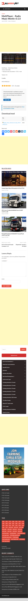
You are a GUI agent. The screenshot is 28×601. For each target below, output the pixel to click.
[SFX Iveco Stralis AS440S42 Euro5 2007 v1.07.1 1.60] (14, 208)
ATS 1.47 (16, 527)
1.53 (16, 525)
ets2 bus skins (5, 533)
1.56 (3, 527)
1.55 (23, 525)
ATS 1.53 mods (5, 512)
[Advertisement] (14, 38)
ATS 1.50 (9, 529)
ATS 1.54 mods (5, 510)
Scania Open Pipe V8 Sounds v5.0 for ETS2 (13, 188)
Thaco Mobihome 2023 (15, 574)
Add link (7, 99)
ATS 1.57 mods (5, 502)
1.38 (13, 521)
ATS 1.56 (15, 531)
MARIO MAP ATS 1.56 (16, 556)
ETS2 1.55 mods (5, 497)
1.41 (23, 521)
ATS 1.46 (11, 527)
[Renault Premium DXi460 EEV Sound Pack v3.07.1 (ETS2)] (14, 232)
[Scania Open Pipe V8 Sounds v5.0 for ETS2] (14, 186)
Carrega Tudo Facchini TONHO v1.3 (13, 559)
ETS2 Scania (15, 537)
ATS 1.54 (4, 531)
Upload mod (14, 355)
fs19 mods (4, 546)
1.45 (13, 523)
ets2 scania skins (6, 539)
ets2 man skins (5, 535)
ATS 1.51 (15, 529)
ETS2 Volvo (22, 539)
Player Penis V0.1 (13, 582)
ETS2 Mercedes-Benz (15, 535)
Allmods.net (6, 595)
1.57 (6, 527)
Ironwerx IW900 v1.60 (14, 589)
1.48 (23, 523)
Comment (5, 260)
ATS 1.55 (9, 531)
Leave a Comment (12, 21)
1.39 (16, 521)
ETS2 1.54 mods (5, 500)
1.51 (10, 525)
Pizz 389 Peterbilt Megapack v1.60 (15, 584)
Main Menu (7, 8)
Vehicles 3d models (6, 548)
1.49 (3, 525)
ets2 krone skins (21, 533)
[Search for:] (14, 349)
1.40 (19, 521)
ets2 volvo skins (5, 541)
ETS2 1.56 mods (5, 495)
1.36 (6, 521)
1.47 (19, 523)
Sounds (3, 13)
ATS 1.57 (20, 531)
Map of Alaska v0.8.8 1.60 (12, 579)
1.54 (19, 525)
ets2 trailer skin (14, 539)
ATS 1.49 (4, 529)
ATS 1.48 (21, 527)
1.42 (3, 523)
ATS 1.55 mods (5, 507)
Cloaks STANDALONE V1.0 (15, 561)
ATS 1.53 (20, 529)
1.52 (13, 525)
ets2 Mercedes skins (6, 537)
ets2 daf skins (13, 533)
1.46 (16, 523)
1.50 (6, 525)
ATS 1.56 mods (5, 505)
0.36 (3, 521)
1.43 (6, 523)
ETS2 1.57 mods (5, 493)
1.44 (10, 523)
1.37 (10, 521)
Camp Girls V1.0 (12, 577)
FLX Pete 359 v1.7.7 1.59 (14, 564)
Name (3, 279)
